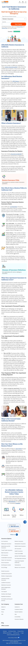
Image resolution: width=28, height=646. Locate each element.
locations (18, 503)
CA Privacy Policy (12, 631)
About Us (3, 607)
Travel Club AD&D (19, 553)
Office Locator (5, 625)
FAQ (16, 614)
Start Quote (18, 24)
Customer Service (19, 609)
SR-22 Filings (4, 567)
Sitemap (5, 631)
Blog (2, 623)
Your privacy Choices (13, 637)
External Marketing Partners (13, 634)
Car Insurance (4, 541)
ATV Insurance (4, 555)
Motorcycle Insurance (6, 543)
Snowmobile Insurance (6, 557)
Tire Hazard (4, 591)
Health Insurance (18, 551)
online (20, 500)
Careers (3, 609)
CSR (2, 614)
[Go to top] (25, 522)
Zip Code (4, 21)
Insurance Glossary (19, 619)
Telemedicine (18, 565)
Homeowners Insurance (20, 543)
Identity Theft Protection (20, 556)
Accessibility (17, 616)
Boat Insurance (4, 552)
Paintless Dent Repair (6, 594)
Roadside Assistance (6, 596)
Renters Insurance (19, 541)
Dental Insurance (5, 571)
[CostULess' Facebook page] (17, 534)
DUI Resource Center (6, 565)
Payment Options (18, 611)
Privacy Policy (20, 26)
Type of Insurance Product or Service (9, 16)
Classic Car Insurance (6, 560)
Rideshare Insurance (6, 585)
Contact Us (17, 607)
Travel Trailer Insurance (6, 550)
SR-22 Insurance (5, 562)
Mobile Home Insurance (20, 546)
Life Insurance (18, 548)
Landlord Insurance (5, 582)
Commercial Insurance (6, 573)
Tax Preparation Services (20, 558)
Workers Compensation (6, 576)
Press (2, 611)
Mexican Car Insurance (20, 567)
